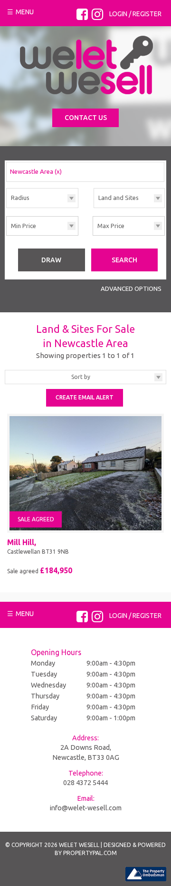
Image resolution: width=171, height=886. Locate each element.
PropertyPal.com (90, 853)
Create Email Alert (85, 397)
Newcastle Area (36, 171)
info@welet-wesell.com (86, 808)
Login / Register (135, 14)
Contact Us (86, 117)
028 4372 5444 (85, 782)
